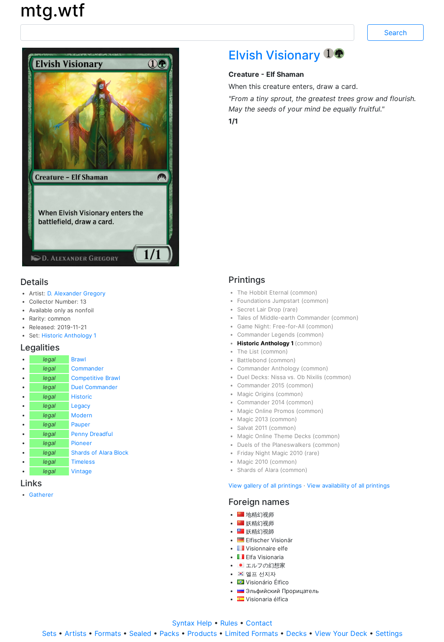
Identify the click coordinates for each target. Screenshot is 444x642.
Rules (230, 623)
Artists (76, 633)
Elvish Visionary (276, 55)
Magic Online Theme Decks (275, 435)
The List (249, 351)
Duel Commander (94, 386)
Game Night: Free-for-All (271, 326)
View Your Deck (342, 633)
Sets (50, 633)
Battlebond (252, 360)
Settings (388, 633)
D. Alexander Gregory (76, 293)
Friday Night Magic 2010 (270, 452)
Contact (259, 623)
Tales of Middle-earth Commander (284, 317)
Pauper (80, 424)
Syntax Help (193, 623)
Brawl (78, 359)
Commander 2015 (261, 385)
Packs (170, 633)
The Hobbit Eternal (263, 292)
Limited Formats (252, 633)
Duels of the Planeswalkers (275, 444)
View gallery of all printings (265, 485)
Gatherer (41, 494)
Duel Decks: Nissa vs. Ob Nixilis (280, 376)
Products (203, 633)
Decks (297, 633)
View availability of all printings (348, 485)
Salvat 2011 (253, 427)
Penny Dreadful (92, 433)
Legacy (80, 405)
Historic (81, 396)
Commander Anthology (269, 368)
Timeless (83, 461)
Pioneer (81, 442)
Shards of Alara (258, 469)
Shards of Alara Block (99, 452)
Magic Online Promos (266, 410)
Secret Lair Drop (260, 309)
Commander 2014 (261, 402)
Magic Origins (256, 393)
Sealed (141, 633)
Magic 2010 (253, 461)
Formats (109, 633)
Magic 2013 (253, 419)
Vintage (81, 471)
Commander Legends (267, 334)
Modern (81, 415)
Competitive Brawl (95, 377)
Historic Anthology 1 (69, 335)
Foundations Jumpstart (269, 300)
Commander (87, 368)
